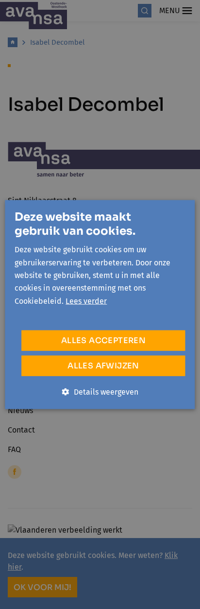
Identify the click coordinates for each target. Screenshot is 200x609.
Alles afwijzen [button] (103, 366)
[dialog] (100, 304)
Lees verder (86, 300)
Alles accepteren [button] (103, 340)
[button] (100, 392)
